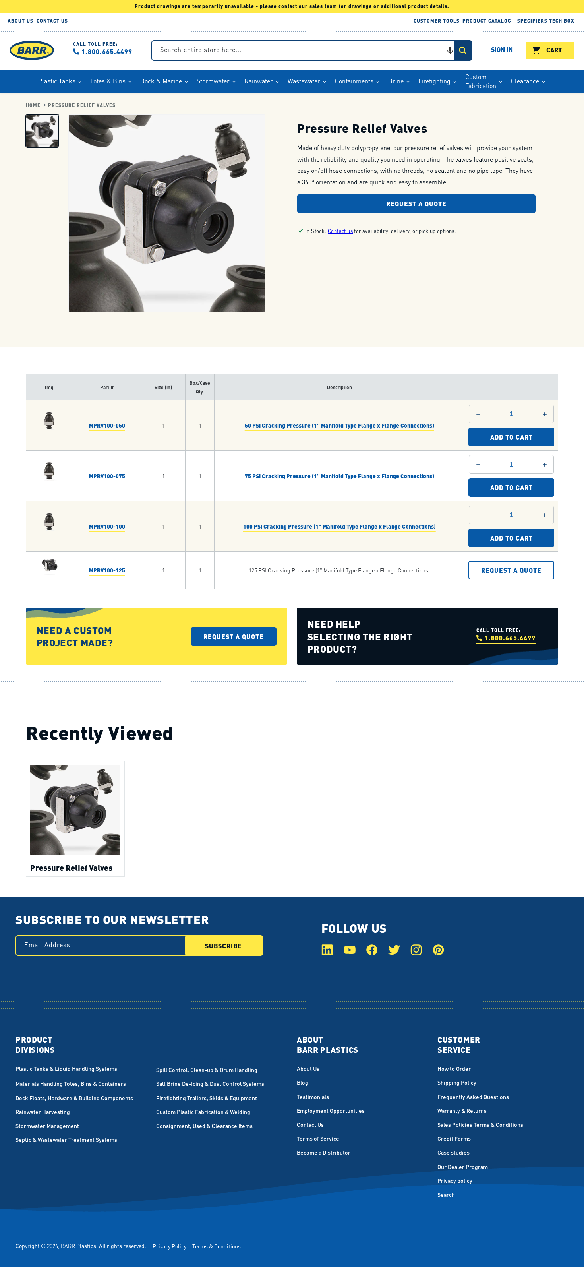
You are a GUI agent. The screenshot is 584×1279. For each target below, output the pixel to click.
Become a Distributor (323, 1152)
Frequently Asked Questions (473, 1096)
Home (33, 105)
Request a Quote (416, 203)
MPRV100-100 (107, 525)
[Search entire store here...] (462, 50)
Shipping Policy (456, 1082)
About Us (308, 1068)
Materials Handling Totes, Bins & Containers (70, 1083)
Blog (302, 1082)
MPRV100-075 (107, 475)
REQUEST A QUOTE (511, 570)
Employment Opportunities (331, 1110)
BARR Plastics (78, 1245)
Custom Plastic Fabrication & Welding (203, 1111)
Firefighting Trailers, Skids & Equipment (206, 1097)
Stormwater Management (47, 1125)
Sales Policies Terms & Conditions (480, 1124)
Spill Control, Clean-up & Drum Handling (206, 1069)
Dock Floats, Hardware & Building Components (74, 1097)
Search (446, 1194)
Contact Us (310, 1124)
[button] (450, 50)
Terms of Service (318, 1138)
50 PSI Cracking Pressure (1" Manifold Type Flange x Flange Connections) (339, 424)
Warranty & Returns (462, 1110)
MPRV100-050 (107, 424)
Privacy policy (454, 1180)
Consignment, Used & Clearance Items (204, 1125)
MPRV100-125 (107, 570)
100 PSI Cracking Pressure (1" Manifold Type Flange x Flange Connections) (339, 525)
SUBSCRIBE (223, 946)
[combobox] (311, 50)
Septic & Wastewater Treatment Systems (66, 1139)
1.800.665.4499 (106, 51)
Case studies (453, 1152)
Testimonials (313, 1096)
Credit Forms (454, 1138)
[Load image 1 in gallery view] (42, 130)
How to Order (454, 1068)
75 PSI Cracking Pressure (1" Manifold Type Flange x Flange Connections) (339, 475)
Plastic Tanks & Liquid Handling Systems (66, 1068)
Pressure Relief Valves (82, 105)
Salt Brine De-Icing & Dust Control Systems (210, 1083)
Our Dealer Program (462, 1166)
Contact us (340, 230)
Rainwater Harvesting (42, 1111)
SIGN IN (502, 50)
